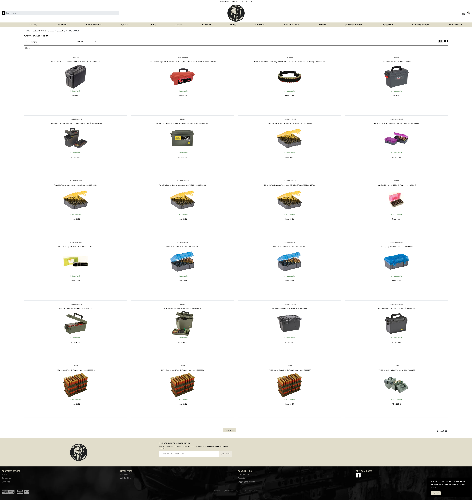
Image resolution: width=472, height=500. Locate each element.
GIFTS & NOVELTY (455, 25)
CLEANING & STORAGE (353, 25)
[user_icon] (463, 13)
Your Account (7, 474)
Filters (34, 42)
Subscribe (225, 454)
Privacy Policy (243, 474)
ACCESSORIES (387, 25)
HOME (27, 30)
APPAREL (178, 25)
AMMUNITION (61, 25)
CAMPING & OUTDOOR (420, 25)
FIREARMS (33, 25)
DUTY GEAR (259, 25)
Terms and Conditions (128, 474)
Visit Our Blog (125, 478)
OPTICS (233, 25)
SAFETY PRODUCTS (93, 25)
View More (230, 430)
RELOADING (206, 25)
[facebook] (358, 475)
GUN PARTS (125, 25)
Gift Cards (6, 482)
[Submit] (3, 13)
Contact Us (6, 478)
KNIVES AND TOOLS (291, 25)
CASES (60, 30)
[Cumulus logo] (392, 491)
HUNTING (152, 25)
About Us (241, 478)
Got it (436, 493)
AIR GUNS (322, 25)
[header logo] (236, 13)
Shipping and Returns (246, 482)
